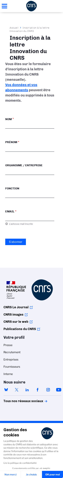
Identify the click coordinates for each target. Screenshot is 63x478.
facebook (37, 390)
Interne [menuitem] (8, 374)
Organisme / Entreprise (24, 165)
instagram (48, 390)
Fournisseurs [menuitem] (12, 366)
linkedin (27, 390)
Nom (8, 119)
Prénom (11, 142)
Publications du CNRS (20, 329)
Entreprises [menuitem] (11, 359)
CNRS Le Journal (16, 307)
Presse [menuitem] (8, 345)
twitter (16, 390)
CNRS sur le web (16, 322)
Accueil (14, 27)
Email (9, 211)
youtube (58, 390)
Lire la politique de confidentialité (20, 463)
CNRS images (13, 314)
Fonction (12, 188)
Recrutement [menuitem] (12, 352)
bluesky (6, 390)
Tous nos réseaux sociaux (17, 401)
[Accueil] (31, 6)
